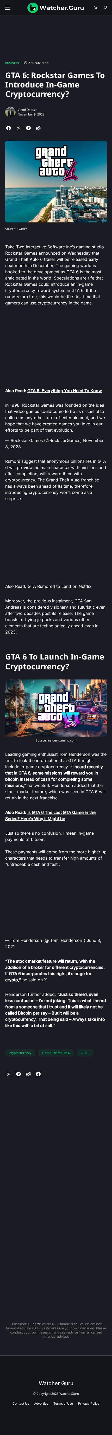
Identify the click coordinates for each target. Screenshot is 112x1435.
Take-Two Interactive (25, 246)
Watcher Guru (56, 1383)
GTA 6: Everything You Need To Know (64, 390)
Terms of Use (63, 1403)
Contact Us (21, 1403)
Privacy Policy (88, 1403)
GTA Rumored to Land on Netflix (59, 586)
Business (12, 63)
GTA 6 (85, 1053)
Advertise (41, 1403)
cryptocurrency (20, 1053)
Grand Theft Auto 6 (56, 1053)
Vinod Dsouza (28, 109)
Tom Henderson (74, 754)
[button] (7, 8)
